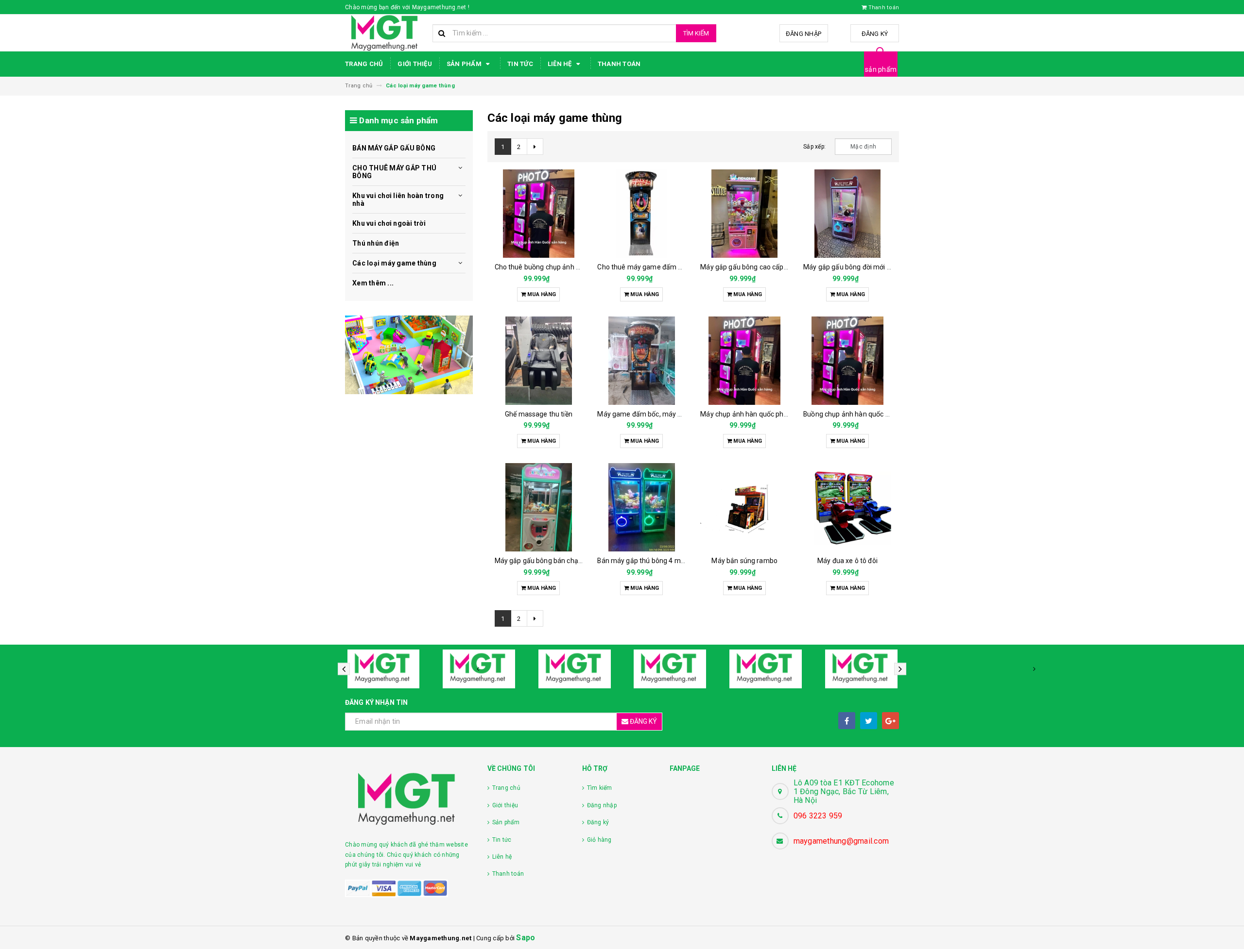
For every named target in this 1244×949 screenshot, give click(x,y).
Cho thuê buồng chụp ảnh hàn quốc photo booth (569, 267)
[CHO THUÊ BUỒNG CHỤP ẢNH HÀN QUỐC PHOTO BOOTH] (539, 213)
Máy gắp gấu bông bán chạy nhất (546, 561)
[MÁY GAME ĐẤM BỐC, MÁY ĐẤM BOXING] (641, 360)
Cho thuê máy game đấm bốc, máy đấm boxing (670, 267)
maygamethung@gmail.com (841, 841)
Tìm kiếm (696, 33)
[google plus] (890, 720)
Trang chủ (364, 63)
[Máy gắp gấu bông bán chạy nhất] (539, 507)
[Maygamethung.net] (409, 355)
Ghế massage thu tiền (538, 414)
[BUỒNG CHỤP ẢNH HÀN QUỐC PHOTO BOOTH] (847, 360)
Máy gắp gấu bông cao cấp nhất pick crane (766, 267)
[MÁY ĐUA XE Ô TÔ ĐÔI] (847, 507)
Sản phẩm (465, 63)
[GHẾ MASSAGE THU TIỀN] (539, 360)
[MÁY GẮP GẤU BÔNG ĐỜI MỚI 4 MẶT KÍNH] (847, 213)
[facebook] (846, 720)
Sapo (525, 937)
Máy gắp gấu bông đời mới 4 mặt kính (861, 267)
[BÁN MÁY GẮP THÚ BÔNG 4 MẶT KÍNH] (641, 507)
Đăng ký (875, 33)
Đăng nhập (803, 33)
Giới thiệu (414, 63)
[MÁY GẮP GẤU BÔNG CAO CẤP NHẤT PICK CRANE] (744, 213)
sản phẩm (881, 69)
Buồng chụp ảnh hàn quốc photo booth (863, 414)
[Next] (535, 146)
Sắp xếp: (814, 146)
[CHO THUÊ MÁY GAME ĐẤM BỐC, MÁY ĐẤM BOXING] (641, 213)
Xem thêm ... (373, 283)
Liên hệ (560, 63)
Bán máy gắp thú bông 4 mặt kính (649, 561)
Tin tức (520, 63)
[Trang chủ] (385, 33)
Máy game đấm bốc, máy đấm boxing (655, 414)
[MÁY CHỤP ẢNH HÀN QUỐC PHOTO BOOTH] (744, 360)
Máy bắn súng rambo (744, 561)
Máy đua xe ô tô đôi (847, 561)
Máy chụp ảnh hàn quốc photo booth (757, 414)
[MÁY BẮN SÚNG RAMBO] (744, 507)
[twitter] (868, 720)
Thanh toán (619, 63)
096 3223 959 (818, 815)
